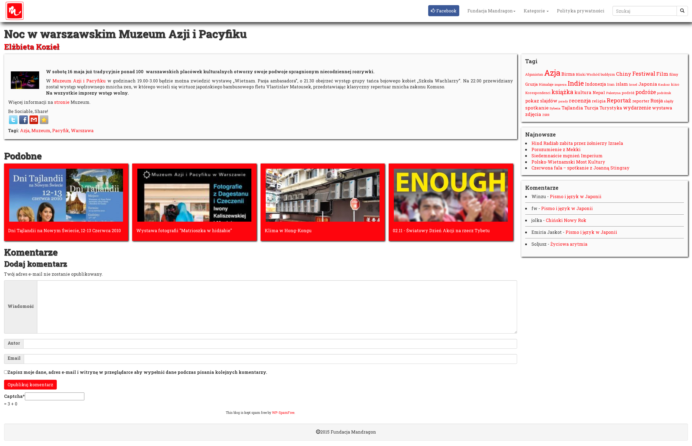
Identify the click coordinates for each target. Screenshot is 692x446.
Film (662, 74)
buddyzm (608, 74)
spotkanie (536, 108)
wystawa (662, 108)
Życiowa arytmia (568, 244)
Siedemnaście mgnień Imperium (567, 155)
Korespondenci (537, 93)
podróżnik (664, 93)
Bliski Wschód (588, 74)
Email (14, 358)
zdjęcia (533, 114)
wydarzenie (637, 108)
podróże (646, 91)
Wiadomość (21, 306)
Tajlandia (572, 108)
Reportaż (619, 100)
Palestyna (613, 93)
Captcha (13, 396)
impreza (561, 84)
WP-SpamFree (283, 412)
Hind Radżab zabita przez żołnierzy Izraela (577, 143)
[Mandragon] (14, 11)
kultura (582, 92)
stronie (61, 102)
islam (622, 84)
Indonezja (595, 84)
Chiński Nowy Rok (566, 220)
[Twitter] (13, 119)
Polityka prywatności (580, 11)
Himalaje (546, 84)
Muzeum (40, 130)
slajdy (668, 101)
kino (675, 84)
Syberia (555, 108)
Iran (611, 84)
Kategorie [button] (535, 11)
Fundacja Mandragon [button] (490, 11)
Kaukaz (664, 84)
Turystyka (611, 108)
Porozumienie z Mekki (556, 149)
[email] (33, 119)
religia (599, 101)
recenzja (580, 100)
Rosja (656, 100)
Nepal (599, 92)
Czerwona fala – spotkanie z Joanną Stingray (580, 168)
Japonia (647, 84)
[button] (443, 11)
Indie (576, 83)
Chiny (623, 74)
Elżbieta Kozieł (31, 47)
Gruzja (531, 84)
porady (563, 101)
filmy (673, 74)
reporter (640, 101)
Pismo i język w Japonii (575, 196)
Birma (568, 74)
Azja (24, 130)
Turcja (591, 108)
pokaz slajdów (541, 101)
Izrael (633, 84)
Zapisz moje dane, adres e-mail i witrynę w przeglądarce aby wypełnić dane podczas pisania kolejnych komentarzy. (137, 372)
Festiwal (643, 73)
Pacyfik (60, 130)
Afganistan (534, 74)
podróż (628, 92)
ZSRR (546, 115)
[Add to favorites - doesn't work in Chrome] (44, 119)
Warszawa (82, 130)
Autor (14, 343)
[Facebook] (23, 119)
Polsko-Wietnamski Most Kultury (568, 162)
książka (562, 92)
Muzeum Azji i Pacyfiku (79, 81)
